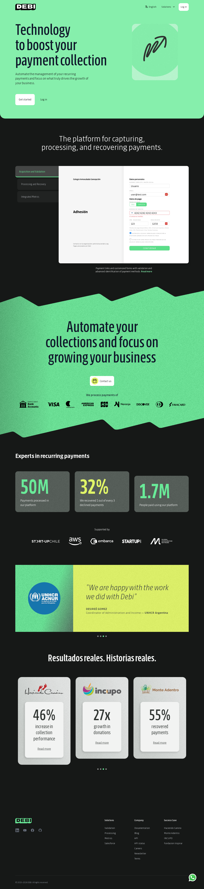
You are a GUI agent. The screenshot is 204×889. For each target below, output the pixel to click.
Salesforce (110, 843)
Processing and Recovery (33, 184)
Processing (110, 833)
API (136, 838)
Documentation (142, 827)
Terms (137, 858)
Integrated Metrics (30, 196)
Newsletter (140, 853)
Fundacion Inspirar (173, 843)
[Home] (25, 7)
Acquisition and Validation (32, 171)
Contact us (105, 381)
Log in (184, 6)
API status (139, 843)
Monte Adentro (171, 833)
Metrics (108, 838)
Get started (25, 99)
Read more (146, 271)
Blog (136, 833)
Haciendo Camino (172, 827)
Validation (110, 827)
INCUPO (168, 838)
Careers (138, 848)
